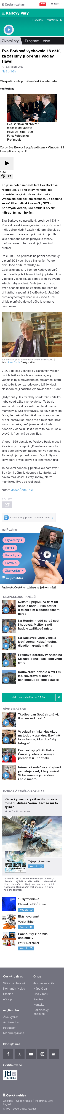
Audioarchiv (54, 20)
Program (37, 20)
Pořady (9, 563)
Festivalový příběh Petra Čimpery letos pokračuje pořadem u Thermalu (36, 754)
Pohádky (10, 555)
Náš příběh (9, 71)
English (7, 1104)
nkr (31, 490)
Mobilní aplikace (13, 1033)
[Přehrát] (7, 163)
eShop (7, 999)
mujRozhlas (9, 529)
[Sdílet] (9, 176)
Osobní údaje (24, 1100)
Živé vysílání (12, 570)
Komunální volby (14, 988)
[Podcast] (3, 176)
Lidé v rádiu (41, 994)
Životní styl (11, 41)
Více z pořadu (14, 709)
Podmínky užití (44, 1100)
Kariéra (38, 999)
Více (48, 41)
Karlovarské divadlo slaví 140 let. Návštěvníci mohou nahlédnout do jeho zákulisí (39, 675)
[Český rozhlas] (13, 4)
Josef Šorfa (14, 362)
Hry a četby (12, 540)
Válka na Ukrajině (14, 983)
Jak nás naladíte (44, 983)
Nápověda (40, 988)
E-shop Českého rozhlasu (25, 791)
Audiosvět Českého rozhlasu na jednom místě (29, 587)
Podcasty (9, 1027)
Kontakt (38, 1004)
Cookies (8, 1100)
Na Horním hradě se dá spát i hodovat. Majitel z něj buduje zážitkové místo (38, 624)
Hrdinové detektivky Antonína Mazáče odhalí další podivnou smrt (40, 658)
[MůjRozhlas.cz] (7, 89)
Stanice (8, 994)
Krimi (8, 547)
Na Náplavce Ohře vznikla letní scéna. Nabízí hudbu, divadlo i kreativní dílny (37, 641)
